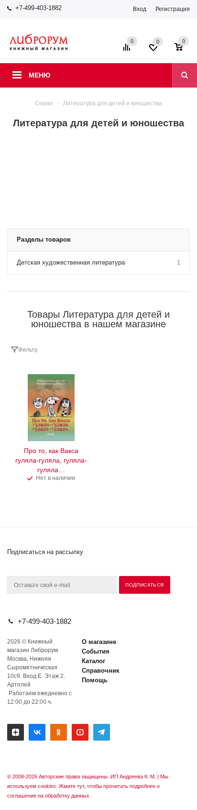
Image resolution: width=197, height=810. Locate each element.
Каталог (93, 661)
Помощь (95, 680)
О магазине (99, 641)
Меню (39, 75)
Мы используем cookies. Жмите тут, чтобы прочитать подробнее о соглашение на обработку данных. (87, 786)
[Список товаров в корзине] (183, 50)
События (95, 651)
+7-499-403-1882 (38, 7)
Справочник (101, 670)
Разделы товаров (44, 239)
